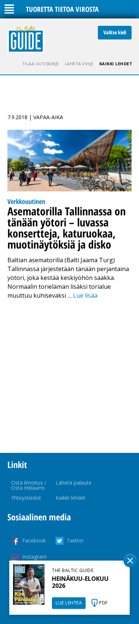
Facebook (34, 540)
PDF (103, 603)
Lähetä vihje (79, 63)
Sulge (130, 560)
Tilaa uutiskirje (40, 63)
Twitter (75, 540)
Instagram (34, 556)
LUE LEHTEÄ (69, 603)
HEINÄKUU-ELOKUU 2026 (80, 582)
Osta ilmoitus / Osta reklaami (28, 485)
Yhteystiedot (26, 497)
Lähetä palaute (74, 482)
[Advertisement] (69, 376)
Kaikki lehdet (116, 63)
